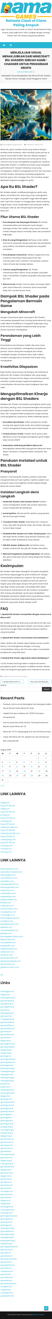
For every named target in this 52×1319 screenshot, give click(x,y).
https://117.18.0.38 (7, 830)
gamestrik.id (5, 1037)
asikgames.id (5, 1176)
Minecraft (39, 144)
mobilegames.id (7, 1019)
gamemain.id (6, 1179)
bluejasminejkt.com (8, 899)
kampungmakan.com (9, 887)
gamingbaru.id (6, 1219)
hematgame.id (6, 1207)
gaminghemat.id (7, 1102)
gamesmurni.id (6, 1142)
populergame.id (7, 1296)
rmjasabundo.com (8, 912)
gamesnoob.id (6, 1249)
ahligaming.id (6, 1160)
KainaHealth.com (7, 945)
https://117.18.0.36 (7, 806)
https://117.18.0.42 (7, 818)
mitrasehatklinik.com (9, 930)
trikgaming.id (5, 1053)
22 (39, 771)
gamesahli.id (5, 1151)
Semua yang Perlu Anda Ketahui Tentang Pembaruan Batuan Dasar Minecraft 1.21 (25, 724)
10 (2, 766)
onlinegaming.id (7, 1080)
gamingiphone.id (7, 1044)
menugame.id (6, 1213)
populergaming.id (7, 1240)
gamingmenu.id (7, 1111)
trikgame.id (5, 994)
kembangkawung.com (9, 918)
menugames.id (6, 1163)
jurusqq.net (5, 815)
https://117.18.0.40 (7, 842)
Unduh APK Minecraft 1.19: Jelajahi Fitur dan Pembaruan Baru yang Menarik (26, 739)
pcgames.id (5, 1087)
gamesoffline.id (7, 1025)
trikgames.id (5, 1040)
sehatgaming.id (7, 1237)
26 (17, 775)
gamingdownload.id (8, 1216)
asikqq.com (5, 802)
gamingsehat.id (7, 1231)
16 (46, 766)
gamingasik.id (6, 1114)
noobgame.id (6, 1286)
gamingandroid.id (7, 1059)
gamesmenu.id (6, 1139)
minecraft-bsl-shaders (18, 676)
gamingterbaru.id (7, 1062)
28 (32, 775)
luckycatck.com (7, 890)
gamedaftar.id (6, 1277)
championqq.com (8, 839)
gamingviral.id (6, 1222)
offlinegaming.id (7, 1077)
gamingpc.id (5, 1056)
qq (1, 974)
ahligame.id (5, 1200)
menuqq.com (6, 852)
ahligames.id (5, 1170)
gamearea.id (5, 1197)
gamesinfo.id (5, 1016)
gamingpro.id (6, 1225)
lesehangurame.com (9, 869)
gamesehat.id (6, 1280)
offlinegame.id (6, 1074)
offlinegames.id (7, 1013)
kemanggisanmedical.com (11, 936)
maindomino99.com (9, 827)
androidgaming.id (7, 997)
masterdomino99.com (10, 833)
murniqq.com (6, 848)
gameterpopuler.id (8, 1283)
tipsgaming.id (6, 1050)
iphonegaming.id (7, 1068)
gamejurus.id (5, 1182)
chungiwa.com (6, 921)
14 (32, 766)
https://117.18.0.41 (7, 824)
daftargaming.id (7, 1234)
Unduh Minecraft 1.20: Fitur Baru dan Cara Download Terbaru (13, 682)
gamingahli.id (6, 1117)
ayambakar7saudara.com (11, 872)
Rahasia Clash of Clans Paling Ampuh (26, 22)
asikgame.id (5, 1203)
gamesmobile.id (7, 1022)
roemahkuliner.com (8, 878)
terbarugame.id (7, 1090)
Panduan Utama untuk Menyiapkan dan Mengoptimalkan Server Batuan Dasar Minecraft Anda (27, 706)
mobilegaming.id (7, 1071)
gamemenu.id (6, 1185)
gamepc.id (5, 1010)
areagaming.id (6, 1133)
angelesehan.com (8, 896)
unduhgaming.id (7, 1228)
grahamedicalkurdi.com (10, 961)
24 (3, 775)
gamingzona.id (6, 1124)
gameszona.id (6, 1157)
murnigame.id (6, 1191)
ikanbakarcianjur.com (9, 924)
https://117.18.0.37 (7, 836)
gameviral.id (5, 1274)
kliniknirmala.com (7, 939)
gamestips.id (5, 1031)
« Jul (2, 785)
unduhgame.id (6, 1293)
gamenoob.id (6, 1262)
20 (25, 771)
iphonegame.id (6, 1065)
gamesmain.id (6, 1148)
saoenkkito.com (7, 881)
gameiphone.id (6, 1004)
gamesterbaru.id (7, 1028)
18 (10, 771)
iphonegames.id (7, 1007)
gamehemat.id (6, 1173)
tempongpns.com (8, 875)
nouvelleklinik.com (8, 942)
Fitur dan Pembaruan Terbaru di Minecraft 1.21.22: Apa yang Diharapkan (41, 682)
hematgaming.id (7, 1154)
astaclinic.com (6, 955)
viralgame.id (5, 1289)
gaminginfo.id (6, 1099)
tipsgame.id (5, 1096)
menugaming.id (7, 1130)
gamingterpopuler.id (9, 1246)
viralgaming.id (6, 1243)
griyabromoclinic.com (9, 967)
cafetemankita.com (9, 909)
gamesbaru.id (6, 1256)
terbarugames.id (7, 1093)
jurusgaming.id (6, 1127)
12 (17, 766)
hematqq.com (6, 845)
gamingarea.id (6, 1120)
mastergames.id (7, 1210)
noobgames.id (6, 1271)
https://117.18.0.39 (7, 812)
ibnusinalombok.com (9, 958)
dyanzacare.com (7, 964)
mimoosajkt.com (7, 915)
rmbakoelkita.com (8, 893)
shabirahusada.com (8, 949)
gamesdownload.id (8, 1259)
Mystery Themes (38, 1315)
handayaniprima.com (9, 884)
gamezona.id (5, 1188)
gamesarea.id (6, 1194)
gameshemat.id (7, 1166)
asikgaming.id (6, 1136)
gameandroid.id (7, 1001)
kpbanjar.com (6, 933)
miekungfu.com (7, 905)
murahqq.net (6, 821)
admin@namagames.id (12, 144)
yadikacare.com (7, 952)
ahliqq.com (5, 809)
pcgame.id (5, 1084)
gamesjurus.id (6, 1145)
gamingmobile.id (7, 1047)
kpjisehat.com (6, 927)
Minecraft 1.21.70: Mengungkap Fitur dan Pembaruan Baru (27, 731)
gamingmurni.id (7, 1105)
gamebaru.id (5, 1268)
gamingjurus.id (6, 1108)
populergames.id (7, 1265)
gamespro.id (5, 1253)
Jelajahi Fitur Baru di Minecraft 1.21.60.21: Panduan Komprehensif (23, 715)
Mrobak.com (5, 902)
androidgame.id (7, 991)
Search (3, 685)
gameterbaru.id (7, 1034)
